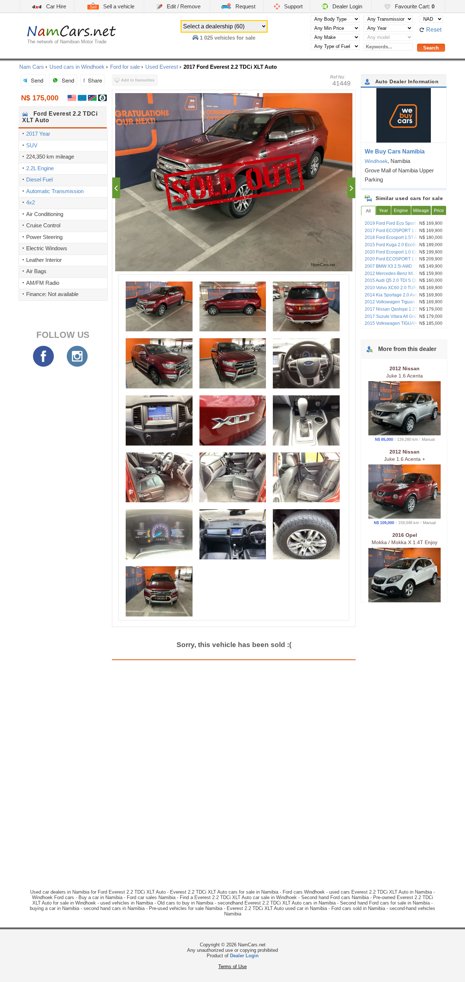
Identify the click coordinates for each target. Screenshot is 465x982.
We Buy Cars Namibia (395, 151)
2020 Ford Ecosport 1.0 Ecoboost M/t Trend (401, 255)
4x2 (30, 202)
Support (293, 6)
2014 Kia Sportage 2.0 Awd (391, 295)
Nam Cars (31, 67)
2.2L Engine (40, 168)
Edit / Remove (183, 6)
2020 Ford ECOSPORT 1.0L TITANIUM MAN (403, 261)
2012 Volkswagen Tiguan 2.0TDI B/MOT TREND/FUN (404, 304)
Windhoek (376, 161)
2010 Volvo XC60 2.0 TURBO (394, 287)
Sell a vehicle (118, 6)
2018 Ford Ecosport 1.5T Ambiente (399, 237)
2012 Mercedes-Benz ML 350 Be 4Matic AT (404, 276)
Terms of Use (232, 966)
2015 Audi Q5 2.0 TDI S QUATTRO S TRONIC (401, 283)
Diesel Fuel (39, 179)
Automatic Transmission (55, 191)
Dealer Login (346, 6)
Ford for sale (125, 67)
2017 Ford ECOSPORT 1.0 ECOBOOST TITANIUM (404, 233)
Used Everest (161, 67)
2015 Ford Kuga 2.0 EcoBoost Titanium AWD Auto (403, 247)
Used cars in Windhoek (77, 67)
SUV (31, 145)
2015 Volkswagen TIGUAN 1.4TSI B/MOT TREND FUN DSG (405, 326)
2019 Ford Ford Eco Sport (390, 223)
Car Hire (55, 6)
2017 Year (38, 134)
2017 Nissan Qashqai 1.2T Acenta (398, 309)
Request (244, 6)
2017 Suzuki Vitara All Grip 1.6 (395, 316)
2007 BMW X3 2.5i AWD (388, 266)
